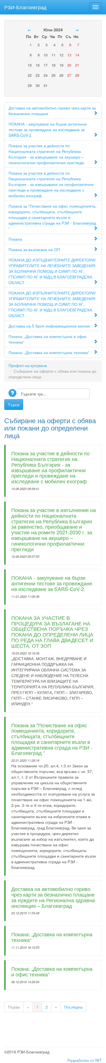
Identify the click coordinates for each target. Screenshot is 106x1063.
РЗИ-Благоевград (25, 5)
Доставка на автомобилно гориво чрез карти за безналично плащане (52, 110)
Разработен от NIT (84, 1060)
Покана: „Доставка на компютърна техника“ (48, 352)
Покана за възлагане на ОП (34, 249)
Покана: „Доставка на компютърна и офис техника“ (47, 339)
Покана (15, 239)
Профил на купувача (27, 365)
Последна (73, 1007)
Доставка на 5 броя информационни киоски (49, 326)
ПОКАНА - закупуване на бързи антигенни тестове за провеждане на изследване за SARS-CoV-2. (47, 129)
